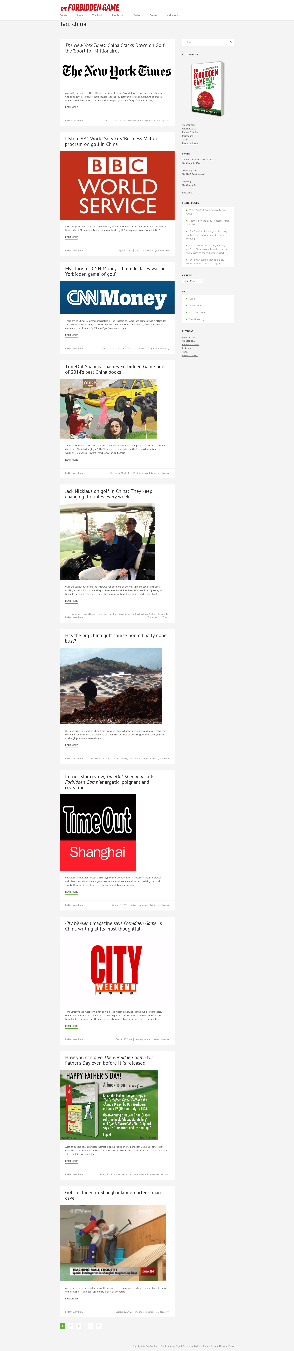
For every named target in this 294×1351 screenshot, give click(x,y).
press (159, 120)
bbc (136, 250)
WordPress (228, 1346)
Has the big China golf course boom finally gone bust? (116, 638)
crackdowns (131, 120)
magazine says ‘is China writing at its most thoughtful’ (113, 926)
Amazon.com (188, 124)
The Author (118, 15)
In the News (173, 15)
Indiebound (187, 135)
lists (151, 473)
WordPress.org (196, 319)
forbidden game (152, 1174)
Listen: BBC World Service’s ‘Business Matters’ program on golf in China (112, 141)
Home (79, 15)
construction (139, 758)
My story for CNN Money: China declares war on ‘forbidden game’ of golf (115, 271)
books (140, 473)
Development (125, 614)
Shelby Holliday (156, 614)
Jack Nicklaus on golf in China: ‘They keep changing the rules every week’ (108, 494)
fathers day (138, 1174)
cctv (136, 1311)
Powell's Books (190, 143)
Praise (137, 15)
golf (139, 120)
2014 (134, 473)
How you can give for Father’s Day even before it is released (109, 1060)
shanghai (149, 905)
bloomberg (77, 614)
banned (115, 758)
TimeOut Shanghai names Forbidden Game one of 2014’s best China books (114, 369)
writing (166, 348)
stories (159, 348)
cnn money (140, 348)
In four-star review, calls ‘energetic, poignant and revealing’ (109, 782)
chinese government (97, 614)
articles (121, 348)
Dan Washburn (75, 120)
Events (63, 15)
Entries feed (195, 305)
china (122, 120)
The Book (97, 15)
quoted (166, 120)
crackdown (149, 250)
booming (124, 758)
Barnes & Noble (190, 132)
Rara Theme (203, 1346)
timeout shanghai (161, 473)
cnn (132, 348)
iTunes (185, 139)
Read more (187, 192)
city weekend (146, 1039)
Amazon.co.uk (189, 128)
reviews (140, 905)
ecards (129, 1174)
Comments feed (197, 312)
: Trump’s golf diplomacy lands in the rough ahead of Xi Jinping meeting (206, 235)
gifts (162, 1174)
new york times (149, 120)
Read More (71, 107)
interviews (164, 250)
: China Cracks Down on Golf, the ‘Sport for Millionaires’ (115, 48)
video (166, 614)
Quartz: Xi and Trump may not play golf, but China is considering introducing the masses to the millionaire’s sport (207, 249)
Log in (192, 298)
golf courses (163, 758)
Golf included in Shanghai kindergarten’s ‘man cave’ (113, 1195)
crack (148, 348)
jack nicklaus (142, 614)
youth (166, 1311)
